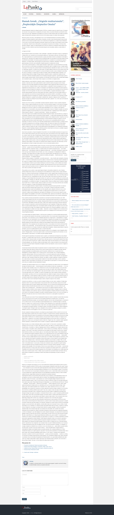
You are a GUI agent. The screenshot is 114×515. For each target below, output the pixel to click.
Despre (24, 1)
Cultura (30, 14)
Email (72, 158)
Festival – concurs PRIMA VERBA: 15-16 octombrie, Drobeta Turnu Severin (82, 89)
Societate (46, 14)
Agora (53, 14)
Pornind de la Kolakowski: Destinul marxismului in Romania (35, 445)
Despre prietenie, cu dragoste (77, 213)
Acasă (24, 14)
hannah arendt (26, 452)
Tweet (23, 457)
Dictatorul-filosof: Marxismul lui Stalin (31, 449)
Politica (38, 14)
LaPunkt (24, 27)
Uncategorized (24, 17)
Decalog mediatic (79, 119)
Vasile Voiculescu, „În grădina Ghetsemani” (80, 215)
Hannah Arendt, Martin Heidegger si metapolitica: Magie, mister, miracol (38, 446)
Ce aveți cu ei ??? (79, 97)
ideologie (31, 452)
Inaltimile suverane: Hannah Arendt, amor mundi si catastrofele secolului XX (38, 448)
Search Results (35, 1)
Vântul (77, 110)
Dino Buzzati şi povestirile (81, 101)
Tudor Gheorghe (79, 78)
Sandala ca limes (79, 146)
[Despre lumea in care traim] (33, 7)
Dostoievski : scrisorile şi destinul (82, 92)
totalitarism (36, 452)
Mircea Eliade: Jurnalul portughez (82, 83)
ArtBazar (61, 14)
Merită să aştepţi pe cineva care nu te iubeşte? (80, 200)
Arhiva (29, 1)
